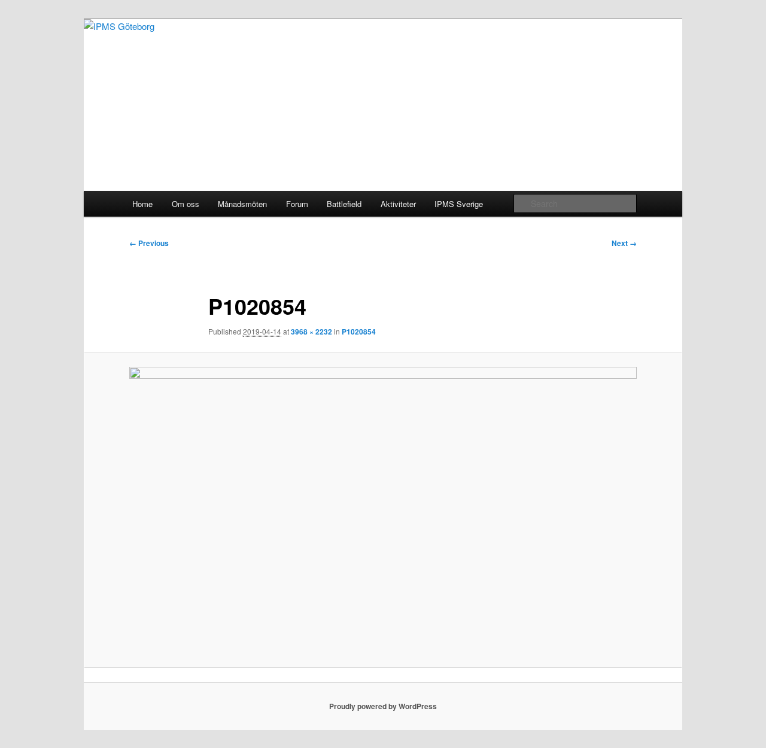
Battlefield (344, 203)
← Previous (149, 243)
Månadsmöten (242, 203)
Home (142, 203)
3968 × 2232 (311, 331)
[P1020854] (383, 509)
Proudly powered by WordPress (383, 706)
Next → (624, 243)
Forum (297, 203)
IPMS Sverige (458, 203)
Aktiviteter (398, 203)
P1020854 (359, 331)
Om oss (185, 203)
